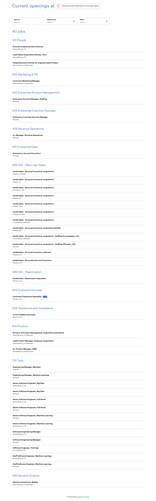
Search (16, 20)
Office (82, 20)
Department (51, 20)
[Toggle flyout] (74, 21)
